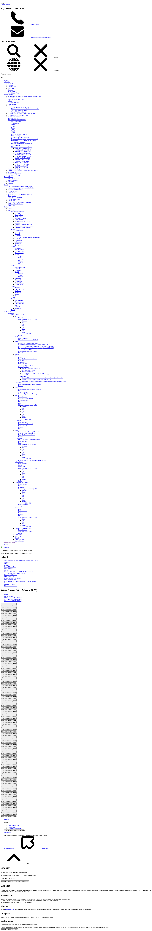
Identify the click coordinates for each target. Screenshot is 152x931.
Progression (21, 362)
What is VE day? (16, 135)
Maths (16, 341)
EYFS (13, 229)
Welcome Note (19, 300)
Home (6, 80)
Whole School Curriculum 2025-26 (28, 340)
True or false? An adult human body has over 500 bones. (37, 375)
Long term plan (22, 360)
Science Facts (22, 376)
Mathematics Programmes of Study (28, 343)
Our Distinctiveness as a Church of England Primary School (24, 96)
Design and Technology (21, 482)
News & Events (8, 177)
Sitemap (6, 819)
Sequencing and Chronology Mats (27, 489)
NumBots (17, 238)
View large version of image (9, 604)
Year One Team (19, 251)
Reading (20, 273)
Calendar (10, 183)
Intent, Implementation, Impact (26, 435)
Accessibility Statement (14, 828)
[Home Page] (5, 547)
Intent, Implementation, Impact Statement (29, 384)
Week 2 (20, 257)
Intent (19, 509)
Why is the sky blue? (27, 371)
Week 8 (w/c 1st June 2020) (22, 158)
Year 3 (13, 128)
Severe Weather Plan (13, 102)
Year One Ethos (19, 249)
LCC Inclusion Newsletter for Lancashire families (25, 109)
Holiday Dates (12, 196)
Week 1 (20, 256)
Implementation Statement (25, 398)
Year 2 (13, 126)
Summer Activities (16, 121)
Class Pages (11, 210)
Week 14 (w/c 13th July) (21, 167)
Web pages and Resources (25, 365)
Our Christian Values (13, 93)
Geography (18, 420)
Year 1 (13, 124)
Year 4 (13, 129)
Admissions (11, 97)
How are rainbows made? (29, 370)
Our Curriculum (19, 302)
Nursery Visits (19, 215)
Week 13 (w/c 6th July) (21, 166)
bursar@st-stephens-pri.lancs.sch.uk (41, 37)
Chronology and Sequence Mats (27, 444)
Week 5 (20, 262)
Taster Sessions (19, 219)
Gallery (10, 208)
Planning (20, 403)
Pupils (6, 207)
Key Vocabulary (22, 363)
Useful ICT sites (19, 283)
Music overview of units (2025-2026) (28, 432)
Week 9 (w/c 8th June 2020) (22, 159)
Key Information (8, 94)
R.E (16, 316)
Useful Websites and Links (18, 112)
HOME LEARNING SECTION (17, 120)
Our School (11, 83)
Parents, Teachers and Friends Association (19, 202)
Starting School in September (23, 221)
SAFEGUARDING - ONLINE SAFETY (19, 115)
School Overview (23, 392)
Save (16, 929)
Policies (10, 101)
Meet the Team (19, 230)
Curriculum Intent (23, 338)
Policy (20, 335)
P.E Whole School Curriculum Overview (29, 439)
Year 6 (13, 132)
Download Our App (9, 542)
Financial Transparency (14, 173)
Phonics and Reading (14, 169)
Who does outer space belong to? (20, 137)
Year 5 (13, 131)
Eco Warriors (18, 536)
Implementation (22, 511)
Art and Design (19, 462)
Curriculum (18, 235)
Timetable (17, 234)
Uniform (17, 223)
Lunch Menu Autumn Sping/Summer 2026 (20, 186)
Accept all (10, 881)
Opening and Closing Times (15, 189)
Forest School (18, 534)
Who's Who (11, 88)
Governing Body (12, 172)
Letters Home (18, 242)
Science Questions (23, 367)
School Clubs (11, 200)
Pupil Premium (12, 104)
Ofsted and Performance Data (16, 99)
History (17, 395)
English (17, 272)
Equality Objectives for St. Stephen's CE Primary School (23, 170)
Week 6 (20, 264)
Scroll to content (5, 4)
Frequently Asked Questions (23, 227)
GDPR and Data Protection (15, 204)
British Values (11, 91)
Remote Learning (19, 541)
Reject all (3, 881)
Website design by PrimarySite (26, 848)
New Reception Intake (17, 211)
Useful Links (11, 205)
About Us (7, 82)
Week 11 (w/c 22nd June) (22, 162)
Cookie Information (13, 825)
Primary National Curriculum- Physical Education (32, 460)
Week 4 (20, 261)
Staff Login (7, 832)
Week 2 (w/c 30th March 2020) (23, 148)
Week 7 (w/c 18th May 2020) (23, 156)
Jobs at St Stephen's (13, 178)
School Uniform (12, 191)
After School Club (13, 118)
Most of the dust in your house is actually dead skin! (36, 379)
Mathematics (18, 278)
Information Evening (20, 218)
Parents (6, 185)
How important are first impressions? (21, 143)
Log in (6, 544)
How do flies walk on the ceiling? (31, 368)
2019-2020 (28, 333)
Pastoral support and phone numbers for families (21, 188)
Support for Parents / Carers (19, 110)
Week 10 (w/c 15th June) (22, 161)
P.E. (16, 305)
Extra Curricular (19, 539)
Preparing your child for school (23, 224)
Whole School (15, 123)
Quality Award (19, 245)
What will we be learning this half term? (29, 237)
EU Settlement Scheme (14, 175)
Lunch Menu (11, 192)
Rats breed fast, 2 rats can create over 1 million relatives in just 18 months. (42, 378)
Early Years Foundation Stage (23, 528)
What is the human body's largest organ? (33, 373)
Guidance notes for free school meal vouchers (20, 194)
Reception (24, 321)
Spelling (20, 276)
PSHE (16, 387)
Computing (18, 382)
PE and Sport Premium (14, 116)
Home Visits (18, 216)
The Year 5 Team (19, 303)
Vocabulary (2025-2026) (25, 349)
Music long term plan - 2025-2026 (27, 433)
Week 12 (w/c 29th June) (22, 164)
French (17, 508)
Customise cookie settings (21, 881)
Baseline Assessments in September (24, 226)
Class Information (20, 267)
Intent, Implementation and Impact (27, 351)
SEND (10, 105)
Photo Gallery (19, 240)
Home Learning (19, 253)
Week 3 (20, 259)
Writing (20, 275)
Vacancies (10, 90)
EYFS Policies (19, 232)
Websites (20, 506)
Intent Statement (22, 318)
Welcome (10, 85)
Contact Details (12, 86)
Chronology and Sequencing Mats (27, 319)
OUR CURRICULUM (17, 314)
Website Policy (12, 827)
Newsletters (11, 181)
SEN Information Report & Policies (21, 107)
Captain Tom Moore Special (19, 134)
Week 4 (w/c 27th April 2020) (23, 151)
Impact (20, 512)
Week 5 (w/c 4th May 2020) (22, 153)
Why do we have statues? (18, 142)
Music (16, 430)
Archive (24, 332)
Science (17, 356)
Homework (18, 243)
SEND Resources (16, 145)
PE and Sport (18, 438)
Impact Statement (23, 400)
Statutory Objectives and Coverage (28, 394)
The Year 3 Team (19, 289)
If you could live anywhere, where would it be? (24, 139)
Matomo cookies (9, 909)
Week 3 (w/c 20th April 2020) (23, 150)
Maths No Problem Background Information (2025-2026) (34, 344)
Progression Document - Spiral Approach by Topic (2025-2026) (36, 348)
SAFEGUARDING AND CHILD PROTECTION (22, 113)
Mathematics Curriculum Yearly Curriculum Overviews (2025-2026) (37, 346)
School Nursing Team (14, 199)
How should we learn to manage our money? (23, 140)
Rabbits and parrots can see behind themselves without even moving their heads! (44, 381)
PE (15, 295)
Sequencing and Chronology (26, 531)
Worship (17, 538)
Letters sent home (13, 180)
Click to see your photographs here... (21, 147)
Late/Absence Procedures (15, 197)
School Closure (19, 284)
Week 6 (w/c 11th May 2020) (23, 154)
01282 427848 (35, 24)
